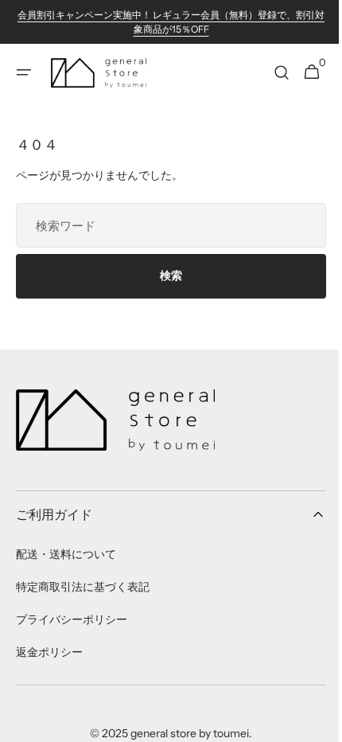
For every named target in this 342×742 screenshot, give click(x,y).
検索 (165, 275)
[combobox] (165, 225)
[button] (23, 72)
